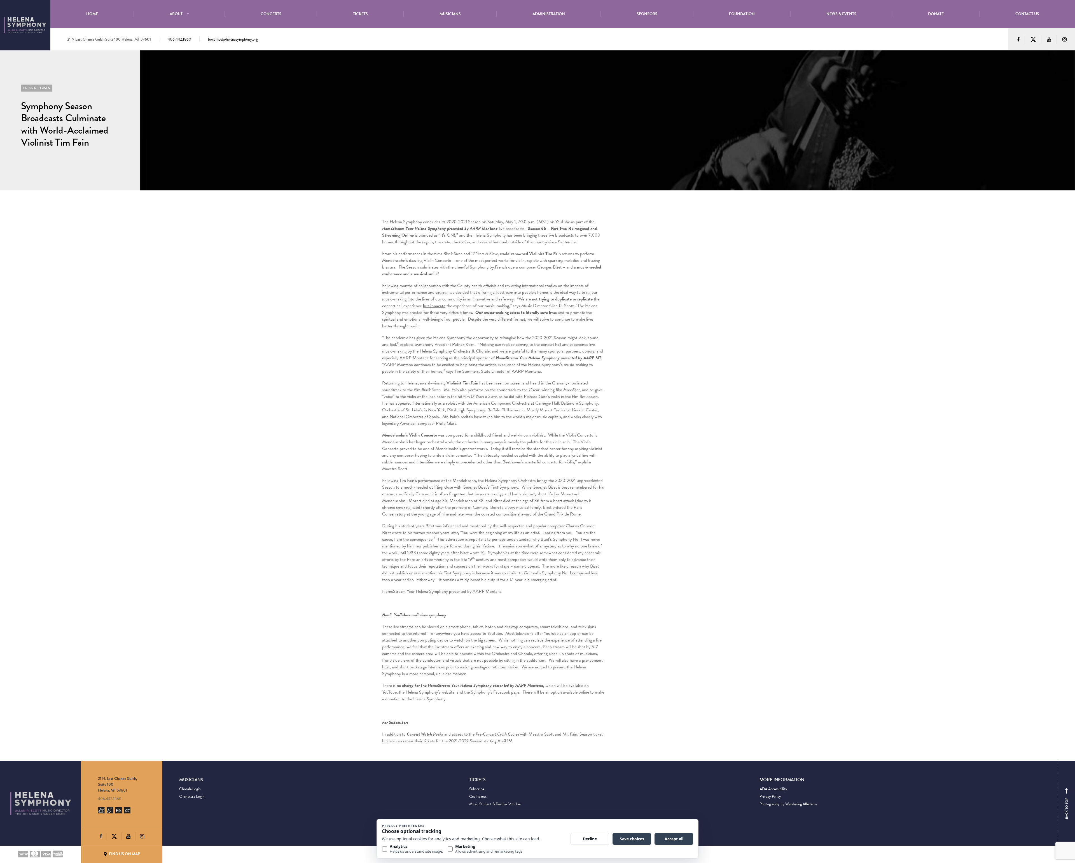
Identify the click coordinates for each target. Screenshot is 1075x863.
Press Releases (36, 87)
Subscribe (476, 789)
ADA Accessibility (773, 789)
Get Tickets (478, 796)
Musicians (450, 14)
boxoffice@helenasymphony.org (233, 39)
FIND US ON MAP (124, 854)
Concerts (271, 14)
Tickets (360, 14)
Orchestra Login (191, 796)
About (176, 14)
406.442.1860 (179, 39)
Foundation (742, 14)
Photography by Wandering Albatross (788, 804)
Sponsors (647, 14)
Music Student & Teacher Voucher (495, 804)
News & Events (841, 14)
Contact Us (1027, 14)
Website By (188, 854)
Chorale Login (190, 789)
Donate (936, 14)
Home (92, 14)
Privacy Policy (770, 796)
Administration (548, 14)
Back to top (1066, 804)
